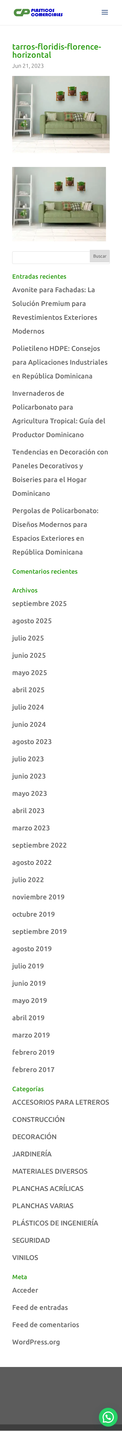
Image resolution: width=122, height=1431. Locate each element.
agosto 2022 (32, 862)
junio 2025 (29, 655)
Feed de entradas (40, 1307)
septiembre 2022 (39, 845)
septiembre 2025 (39, 603)
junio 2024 (29, 724)
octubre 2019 (33, 914)
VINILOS (25, 1257)
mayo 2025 (29, 672)
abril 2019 (28, 1017)
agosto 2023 (32, 741)
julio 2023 (28, 759)
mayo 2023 (29, 793)
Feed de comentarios (45, 1324)
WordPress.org (36, 1342)
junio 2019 (29, 983)
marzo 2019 (31, 1035)
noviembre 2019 (38, 897)
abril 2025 (28, 690)
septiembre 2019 (39, 931)
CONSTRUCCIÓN (38, 1119)
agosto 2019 (32, 948)
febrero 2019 (33, 1052)
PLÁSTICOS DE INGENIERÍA (55, 1223)
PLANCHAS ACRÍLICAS (48, 1188)
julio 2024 (28, 707)
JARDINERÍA (32, 1154)
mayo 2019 (29, 1000)
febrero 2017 (33, 1069)
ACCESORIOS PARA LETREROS (60, 1102)
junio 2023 (29, 776)
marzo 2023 (31, 828)
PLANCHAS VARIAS (43, 1205)
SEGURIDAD (31, 1240)
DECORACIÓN (34, 1136)
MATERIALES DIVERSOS (50, 1171)
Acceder (25, 1290)
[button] (108, 1417)
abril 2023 (28, 810)
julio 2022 (28, 879)
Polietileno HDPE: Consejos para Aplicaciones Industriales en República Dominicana (60, 362)
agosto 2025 (32, 620)
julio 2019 (28, 966)
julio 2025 (28, 638)
